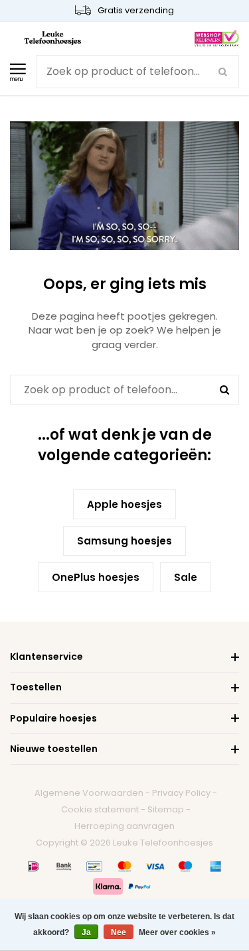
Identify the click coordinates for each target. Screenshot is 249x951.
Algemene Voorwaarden (89, 793)
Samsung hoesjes (124, 541)
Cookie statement (100, 809)
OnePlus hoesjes (95, 577)
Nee (118, 932)
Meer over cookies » (177, 932)
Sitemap (165, 809)
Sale (185, 577)
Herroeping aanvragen (124, 826)
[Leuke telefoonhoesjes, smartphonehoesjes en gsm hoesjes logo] (53, 37)
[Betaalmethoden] (34, 866)
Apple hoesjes (124, 504)
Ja (86, 932)
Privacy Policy (181, 793)
